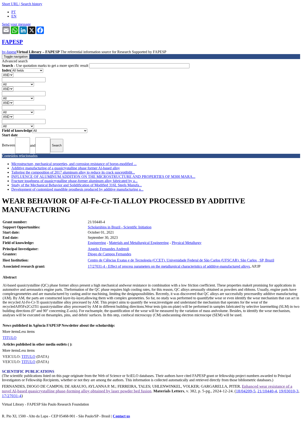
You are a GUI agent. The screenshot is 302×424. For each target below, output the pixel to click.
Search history (31, 4)
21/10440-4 (267, 391)
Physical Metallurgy (186, 243)
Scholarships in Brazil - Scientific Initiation (119, 227)
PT (13, 12)
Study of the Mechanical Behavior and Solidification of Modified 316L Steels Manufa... (76, 185)
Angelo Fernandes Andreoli (108, 249)
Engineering (97, 243)
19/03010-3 (288, 391)
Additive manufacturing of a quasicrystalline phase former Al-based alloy (65, 168)
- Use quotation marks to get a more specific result (45, 66)
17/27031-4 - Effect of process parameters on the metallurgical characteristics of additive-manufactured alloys (169, 266)
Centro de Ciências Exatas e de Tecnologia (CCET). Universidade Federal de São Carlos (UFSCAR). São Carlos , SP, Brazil (181, 260)
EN (14, 16)
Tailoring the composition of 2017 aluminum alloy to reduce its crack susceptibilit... (73, 172)
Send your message (16, 24)
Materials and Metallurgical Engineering (139, 243)
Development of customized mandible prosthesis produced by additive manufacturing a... (77, 189)
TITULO (10, 338)
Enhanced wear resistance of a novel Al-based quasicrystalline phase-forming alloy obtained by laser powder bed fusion (147, 388)
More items (10, 332)
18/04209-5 (246, 391)
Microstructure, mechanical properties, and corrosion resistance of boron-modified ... (74, 164)
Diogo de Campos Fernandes (109, 254)
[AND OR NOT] (7, 75)
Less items (27, 332)
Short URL (10, 4)
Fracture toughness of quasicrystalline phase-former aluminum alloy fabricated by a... (74, 181)
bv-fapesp (9, 52)
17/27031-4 (11, 396)
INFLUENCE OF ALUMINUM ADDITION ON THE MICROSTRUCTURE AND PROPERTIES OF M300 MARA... (103, 177)
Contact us (121, 416)
